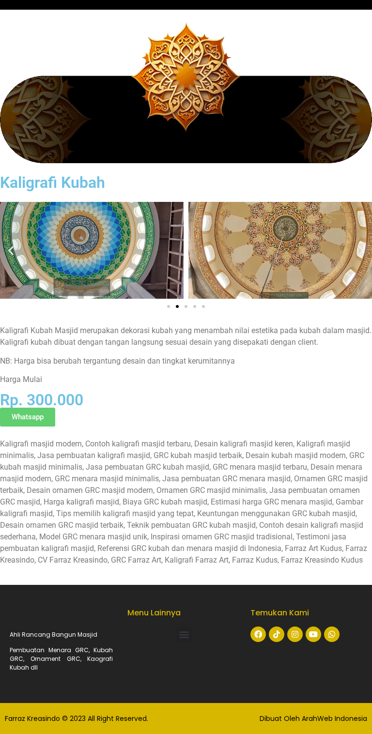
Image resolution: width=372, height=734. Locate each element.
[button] (11, 251)
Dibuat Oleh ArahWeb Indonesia (313, 718)
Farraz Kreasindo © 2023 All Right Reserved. (76, 718)
